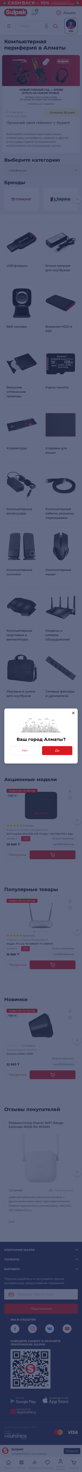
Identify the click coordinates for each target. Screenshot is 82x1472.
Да (57, 750)
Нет (25, 750)
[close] (73, 713)
